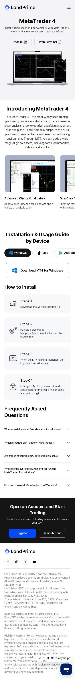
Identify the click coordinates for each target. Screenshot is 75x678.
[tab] (17, 253)
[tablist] (37, 253)
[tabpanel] (37, 377)
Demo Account (52, 533)
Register (22, 533)
